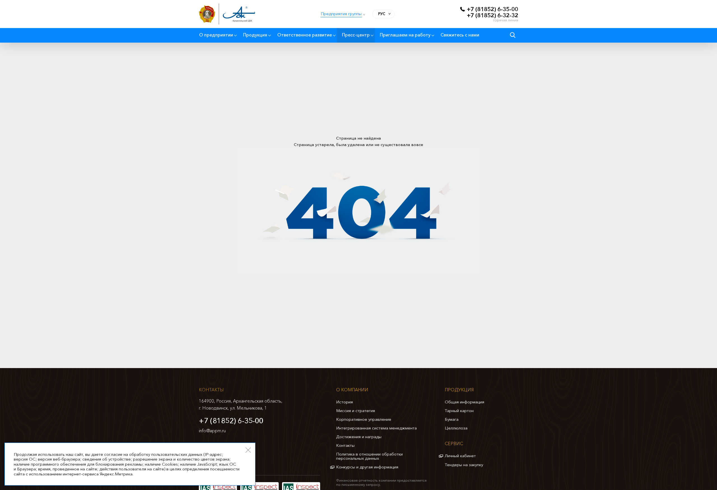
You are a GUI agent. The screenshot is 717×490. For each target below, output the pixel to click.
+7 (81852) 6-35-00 (231, 420)
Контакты (345, 445)
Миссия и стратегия (355, 410)
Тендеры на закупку (464, 464)
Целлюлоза (456, 428)
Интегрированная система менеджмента (376, 428)
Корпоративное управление (363, 419)
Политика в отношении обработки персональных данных (369, 456)
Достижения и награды (358, 436)
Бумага (451, 419)
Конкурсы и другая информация (367, 467)
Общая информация (464, 402)
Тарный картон (459, 410)
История (344, 402)
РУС (381, 13)
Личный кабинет (460, 455)
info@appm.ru (212, 430)
